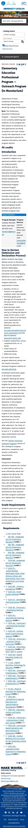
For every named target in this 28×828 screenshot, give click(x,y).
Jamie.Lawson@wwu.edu (9, 781)
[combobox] (14, 21)
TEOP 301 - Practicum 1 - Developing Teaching (16, 608)
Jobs (5, 819)
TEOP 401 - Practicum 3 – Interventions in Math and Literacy (16, 720)
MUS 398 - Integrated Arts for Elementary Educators (15, 555)
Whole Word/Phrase (11, 46)
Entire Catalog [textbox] (9, 35)
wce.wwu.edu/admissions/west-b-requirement (15, 331)
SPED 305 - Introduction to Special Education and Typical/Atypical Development (15, 702)
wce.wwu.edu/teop (9, 369)
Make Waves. (12, 767)
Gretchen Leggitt (17, 788)
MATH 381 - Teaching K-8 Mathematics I (16, 671)
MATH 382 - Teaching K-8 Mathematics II (16, 677)
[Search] (22, 42)
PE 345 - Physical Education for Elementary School (16, 691)
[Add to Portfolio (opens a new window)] (19, 64)
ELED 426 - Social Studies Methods (13, 593)
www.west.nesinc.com (12, 338)
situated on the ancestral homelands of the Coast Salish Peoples (12, 794)
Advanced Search (7, 49)
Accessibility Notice (14, 823)
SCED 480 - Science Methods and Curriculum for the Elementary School (16, 738)
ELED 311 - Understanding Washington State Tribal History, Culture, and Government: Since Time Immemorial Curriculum (15, 574)
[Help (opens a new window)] (25, 64)
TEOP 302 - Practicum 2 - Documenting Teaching (16, 624)
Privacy (22, 819)
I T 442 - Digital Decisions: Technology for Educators (15, 665)
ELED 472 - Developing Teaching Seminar (15, 600)
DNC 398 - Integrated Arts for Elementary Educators (15, 547)
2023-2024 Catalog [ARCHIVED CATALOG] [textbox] (14, 21)
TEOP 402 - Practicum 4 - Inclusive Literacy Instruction (16, 641)
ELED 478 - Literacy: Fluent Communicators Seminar (14, 633)
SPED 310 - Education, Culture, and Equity (15, 711)
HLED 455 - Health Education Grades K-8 (14, 656)
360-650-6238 (5, 778)
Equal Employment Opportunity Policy (14, 826)
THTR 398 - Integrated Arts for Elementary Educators (15, 563)
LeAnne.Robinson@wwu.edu (21, 243)
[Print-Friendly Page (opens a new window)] (23, 64)
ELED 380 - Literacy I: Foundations (15, 587)
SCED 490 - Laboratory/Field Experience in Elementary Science (16, 750)
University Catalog (14, 8)
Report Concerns (13, 819)
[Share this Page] (21, 64)
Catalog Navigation (11, 57)
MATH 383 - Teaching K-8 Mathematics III (16, 682)
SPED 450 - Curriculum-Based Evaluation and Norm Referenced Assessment (16, 729)
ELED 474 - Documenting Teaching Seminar (15, 617)
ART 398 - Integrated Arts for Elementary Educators (15, 539)
